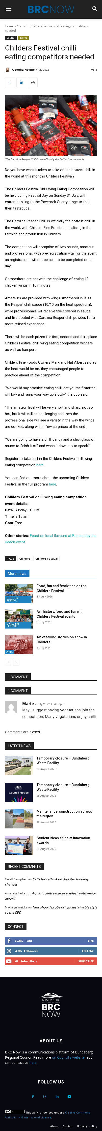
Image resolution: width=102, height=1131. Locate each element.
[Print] (33, 82)
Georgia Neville (23, 69)
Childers (24, 558)
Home (9, 26)
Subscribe (86, 961)
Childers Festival (46, 558)
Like (91, 940)
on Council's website (68, 1057)
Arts (9, 651)
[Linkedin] (21, 82)
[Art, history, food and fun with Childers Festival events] (19, 619)
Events (23, 37)
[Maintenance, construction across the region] (19, 818)
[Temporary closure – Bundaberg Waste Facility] (19, 765)
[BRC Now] (50, 9)
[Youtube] (69, 1096)
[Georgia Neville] (8, 69)
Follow (88, 951)
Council (22, 26)
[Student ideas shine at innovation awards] (19, 845)
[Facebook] (10, 82)
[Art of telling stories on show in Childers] (19, 644)
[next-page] (16, 662)
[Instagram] (45, 1096)
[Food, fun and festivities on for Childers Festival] (19, 593)
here (40, 465)
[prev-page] (8, 662)
